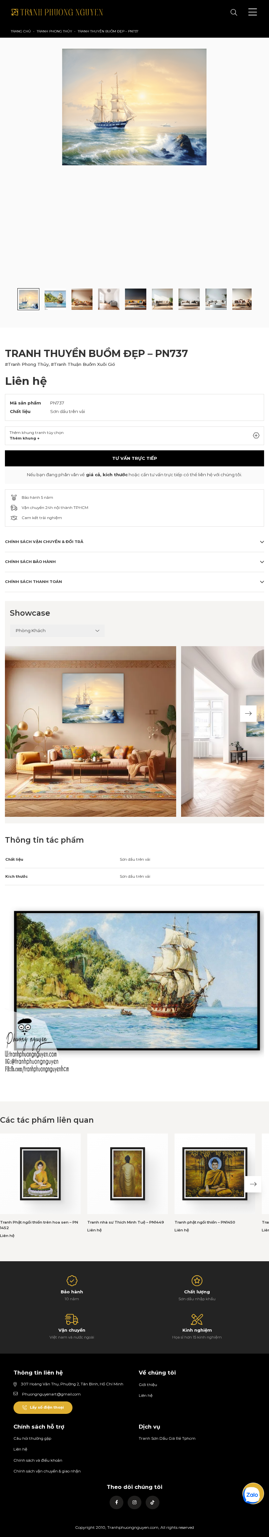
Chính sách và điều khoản (37, 1460)
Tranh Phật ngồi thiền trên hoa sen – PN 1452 (39, 1225)
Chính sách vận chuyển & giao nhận (47, 1471)
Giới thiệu (148, 1384)
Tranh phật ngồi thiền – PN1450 (205, 1222)
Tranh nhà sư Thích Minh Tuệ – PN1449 (125, 1222)
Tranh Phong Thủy (54, 31)
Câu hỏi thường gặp (32, 1438)
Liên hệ (146, 1395)
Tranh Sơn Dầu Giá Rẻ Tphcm (167, 1438)
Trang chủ (21, 31)
